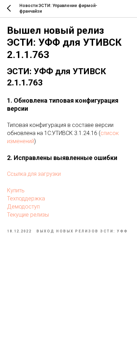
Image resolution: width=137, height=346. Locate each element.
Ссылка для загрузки (34, 174)
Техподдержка (26, 198)
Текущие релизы (28, 214)
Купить (16, 190)
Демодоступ (23, 206)
